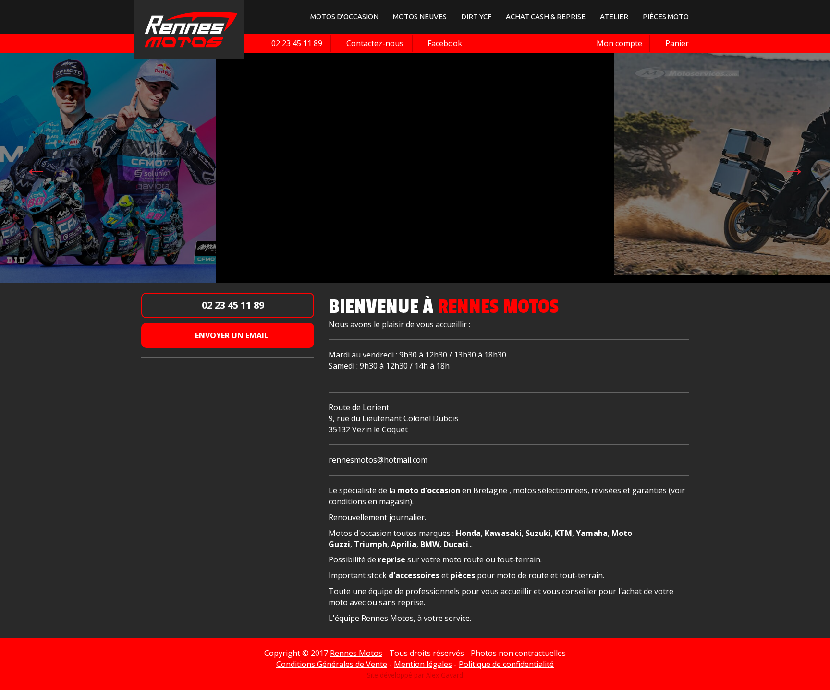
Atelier (614, 16)
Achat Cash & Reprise (546, 16)
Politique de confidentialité (506, 664)
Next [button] (794, 167)
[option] (445, 163)
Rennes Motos (356, 653)
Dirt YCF (476, 16)
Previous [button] (36, 167)
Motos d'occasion (344, 16)
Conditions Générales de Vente (331, 664)
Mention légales (423, 664)
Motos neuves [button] (420, 16)
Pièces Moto (666, 16)
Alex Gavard (444, 674)
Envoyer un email (231, 335)
